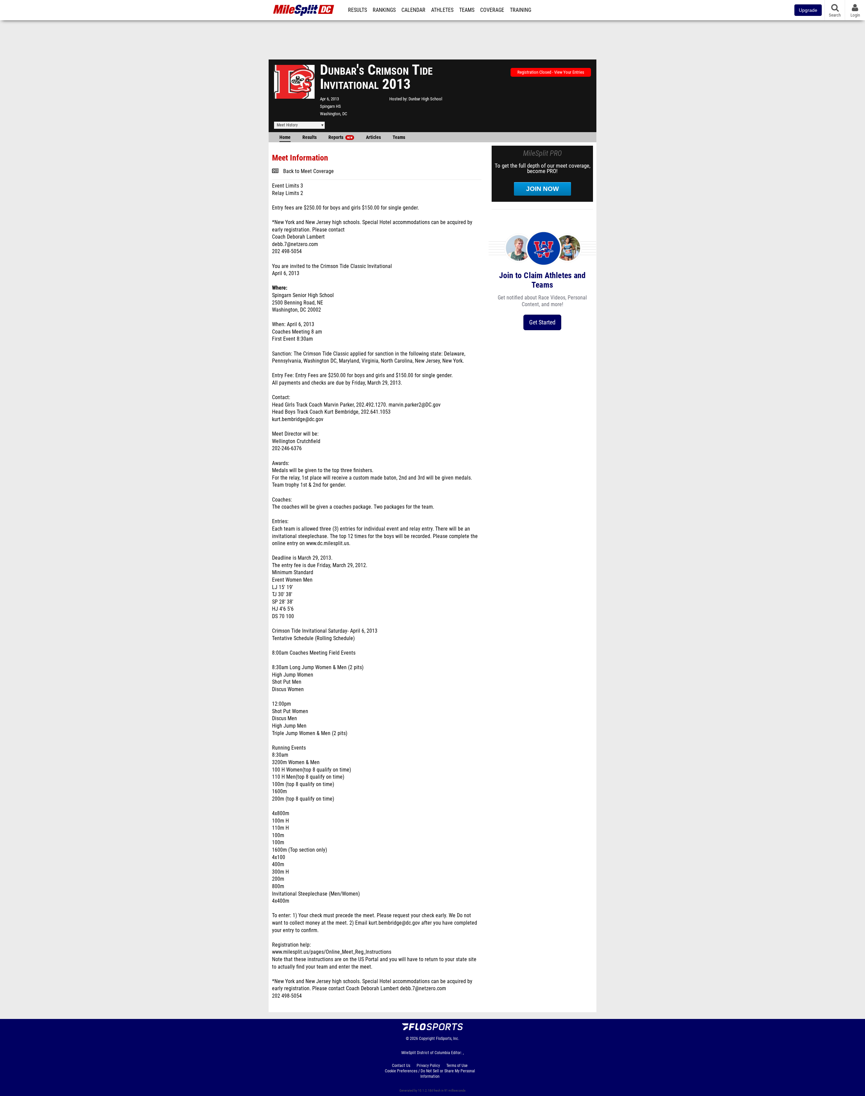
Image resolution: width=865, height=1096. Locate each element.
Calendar (413, 10)
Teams (466, 10)
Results (357, 10)
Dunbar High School (425, 98)
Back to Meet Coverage (308, 171)
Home (285, 137)
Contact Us (401, 1065)
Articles (373, 137)
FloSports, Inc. (447, 1038)
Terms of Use (457, 1065)
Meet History (287, 125)
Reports (340, 137)
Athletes (442, 10)
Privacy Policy (428, 1065)
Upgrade (808, 10)
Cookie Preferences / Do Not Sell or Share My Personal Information (430, 1074)
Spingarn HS (330, 106)
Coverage (492, 10)
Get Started (542, 322)
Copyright (427, 1038)
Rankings (384, 10)
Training (520, 10)
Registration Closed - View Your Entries (550, 72)
